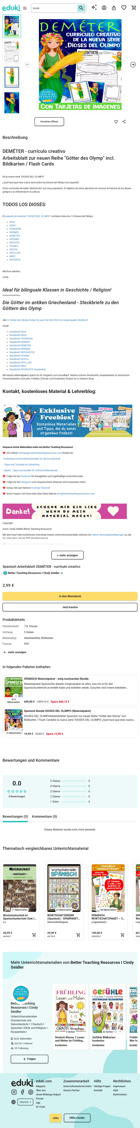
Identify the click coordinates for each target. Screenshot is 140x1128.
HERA (12, 225)
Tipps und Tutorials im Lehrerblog (21, 464)
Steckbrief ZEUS (17, 331)
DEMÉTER (14, 235)
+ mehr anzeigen (67, 555)
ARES (12, 256)
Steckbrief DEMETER (20, 345)
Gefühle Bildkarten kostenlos (103, 1039)
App (38, 1102)
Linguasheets (99, 922)
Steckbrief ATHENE (19, 355)
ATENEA (13, 246)
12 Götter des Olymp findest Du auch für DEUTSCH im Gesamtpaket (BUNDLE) (47, 320)
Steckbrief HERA (18, 335)
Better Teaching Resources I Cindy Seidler (34, 573)
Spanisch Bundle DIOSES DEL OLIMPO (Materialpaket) (57, 711)
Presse (40, 1098)
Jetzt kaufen (70, 607)
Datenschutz (120, 1094)
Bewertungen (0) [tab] (15, 816)
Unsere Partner (71, 1090)
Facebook (25, 476)
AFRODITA (14, 259)
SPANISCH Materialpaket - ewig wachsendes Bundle (56, 678)
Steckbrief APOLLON (20, 362)
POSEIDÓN (15, 228)
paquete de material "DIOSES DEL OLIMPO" (28, 216)
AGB (115, 1090)
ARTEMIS (14, 239)
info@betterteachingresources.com (76, 493)
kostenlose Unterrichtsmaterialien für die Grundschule (32, 458)
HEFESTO (14, 242)
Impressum (119, 1086)
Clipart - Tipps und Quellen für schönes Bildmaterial (31, 470)
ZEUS (12, 222)
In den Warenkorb (70, 596)
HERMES (14, 232)
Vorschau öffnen (49, 121)
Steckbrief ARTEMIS (19, 348)
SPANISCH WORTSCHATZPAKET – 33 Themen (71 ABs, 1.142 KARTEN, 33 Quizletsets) (108, 917)
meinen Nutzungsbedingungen (108, 534)
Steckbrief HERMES (19, 342)
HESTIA (13, 249)
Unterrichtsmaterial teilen (77, 1086)
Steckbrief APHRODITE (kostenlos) (27, 369)
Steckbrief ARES (17, 366)
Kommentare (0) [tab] (44, 816)
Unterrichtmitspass (57, 922)
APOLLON (14, 252)
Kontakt (98, 1090)
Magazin (40, 1086)
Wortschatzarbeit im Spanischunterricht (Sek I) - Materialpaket (19, 917)
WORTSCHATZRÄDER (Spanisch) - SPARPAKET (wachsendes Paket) (62, 917)
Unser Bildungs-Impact (48, 1094)
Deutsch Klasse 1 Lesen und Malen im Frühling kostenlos (69, 1039)
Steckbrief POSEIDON (21, 338)
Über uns (41, 1090)
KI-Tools (40, 1106)
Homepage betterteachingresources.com (40, 453)
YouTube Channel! (40, 487)
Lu (4, 922)
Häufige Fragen (102, 1086)
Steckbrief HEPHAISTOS (22, 352)
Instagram (25, 482)
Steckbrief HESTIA (19, 359)
